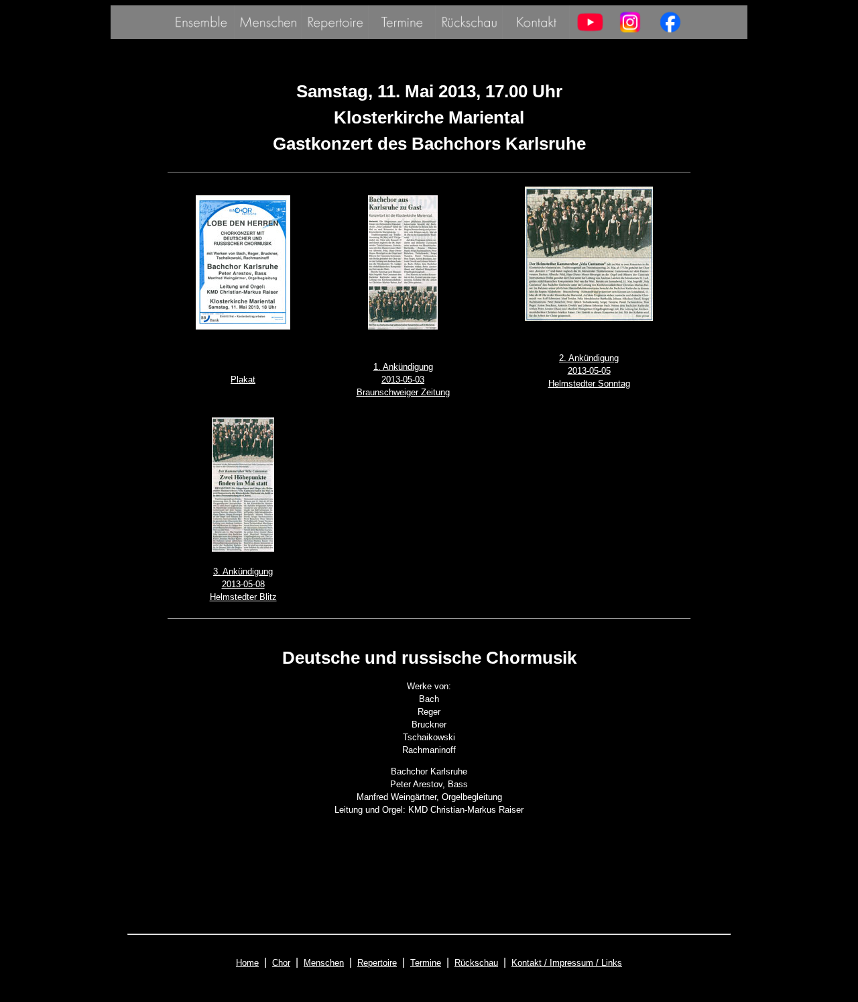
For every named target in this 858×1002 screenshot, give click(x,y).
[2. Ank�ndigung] (589, 318)
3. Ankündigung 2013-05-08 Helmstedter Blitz (243, 584)
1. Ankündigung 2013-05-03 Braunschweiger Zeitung (403, 379)
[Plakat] (243, 326)
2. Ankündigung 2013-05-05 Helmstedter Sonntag (589, 371)
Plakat (243, 379)
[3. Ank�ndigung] (243, 549)
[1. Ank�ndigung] (403, 326)
